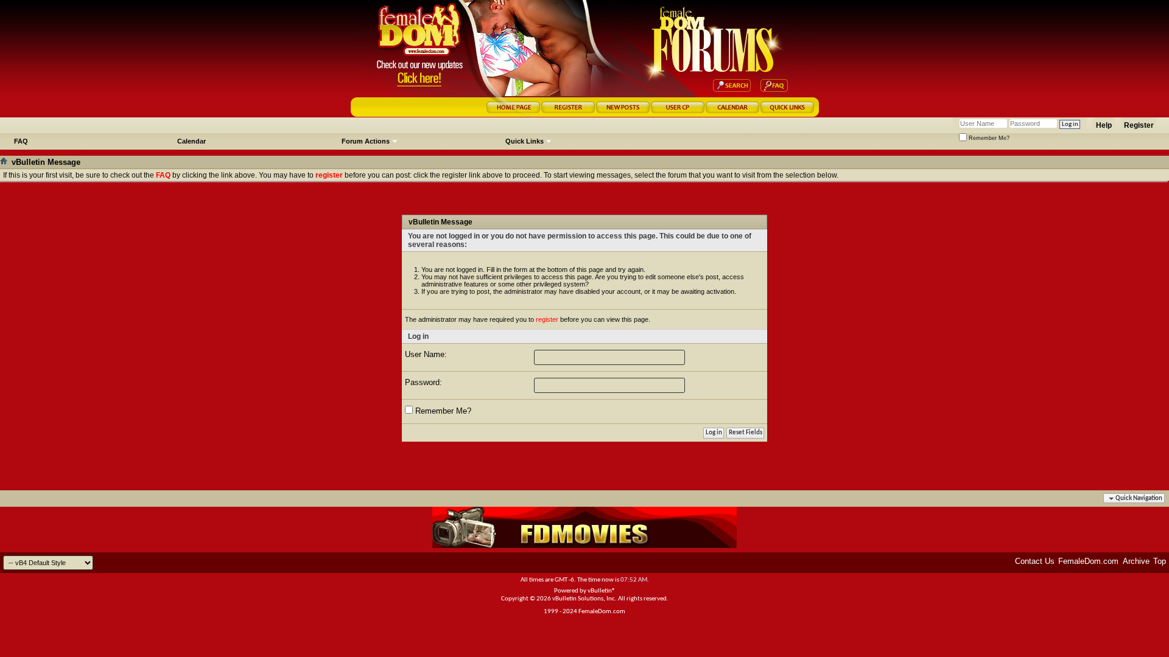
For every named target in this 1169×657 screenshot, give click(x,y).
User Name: (426, 354)
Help (1104, 125)
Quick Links (524, 141)
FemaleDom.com (1088, 561)
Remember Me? (988, 138)
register (547, 319)
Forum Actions (366, 141)
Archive (1136, 561)
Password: (423, 382)
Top (1159, 561)
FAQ (21, 141)
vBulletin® (602, 591)
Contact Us (1035, 561)
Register (1139, 125)
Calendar (191, 141)
